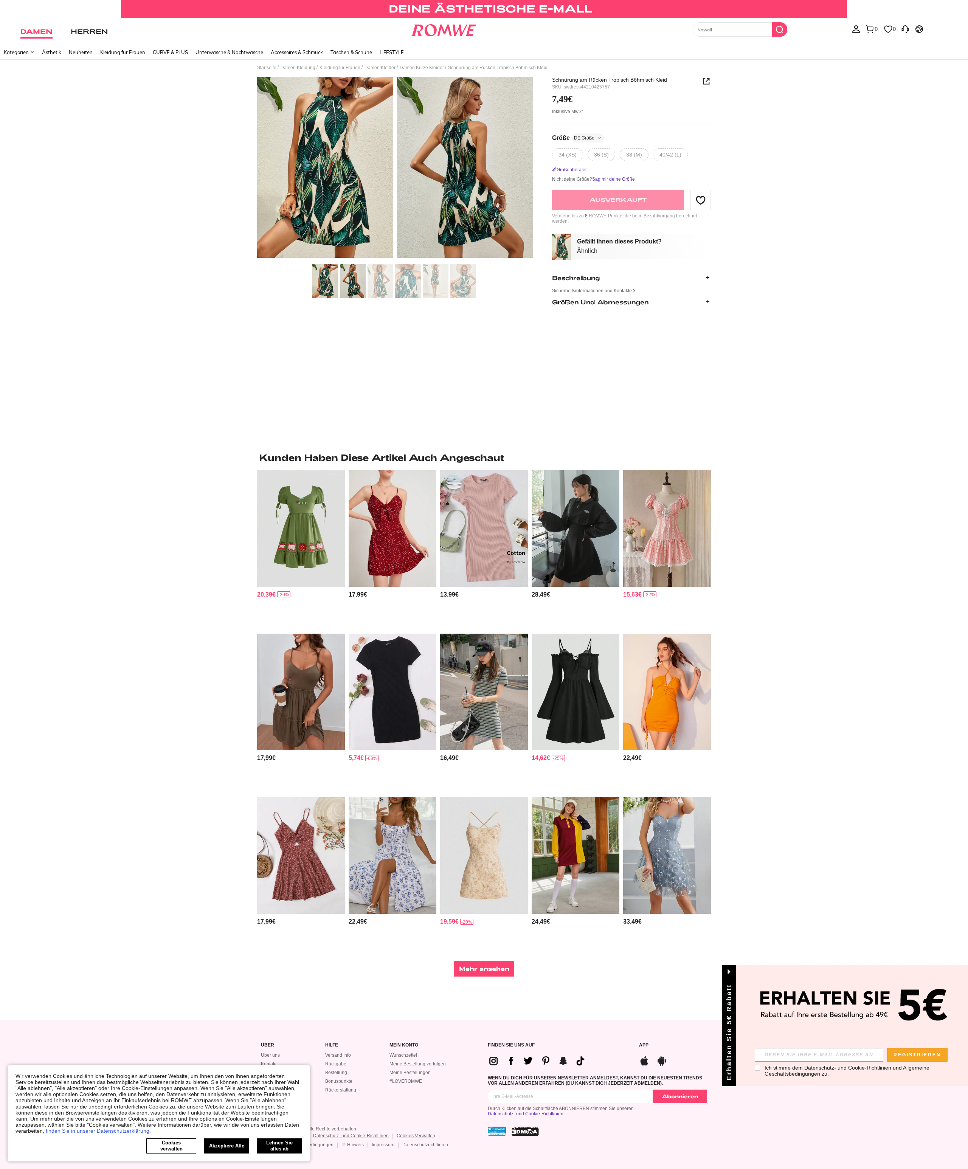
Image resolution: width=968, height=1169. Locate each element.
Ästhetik (51, 52)
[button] (700, 200)
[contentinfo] (266, 594)
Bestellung (336, 1072)
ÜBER (267, 1045)
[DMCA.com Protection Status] (525, 1131)
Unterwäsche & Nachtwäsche (229, 52)
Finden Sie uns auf (511, 1045)
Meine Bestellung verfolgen (417, 1064)
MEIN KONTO (403, 1045)
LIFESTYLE (392, 52)
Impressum (383, 1144)
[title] (484, 457)
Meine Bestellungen (410, 1072)
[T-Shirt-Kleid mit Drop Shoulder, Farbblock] (575, 855)
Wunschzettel (403, 1055)
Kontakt (268, 1064)
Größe (573, 138)
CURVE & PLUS (170, 52)
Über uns (270, 1055)
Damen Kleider (380, 67)
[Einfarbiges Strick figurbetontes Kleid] (392, 692)
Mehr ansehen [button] (484, 968)
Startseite (266, 67)
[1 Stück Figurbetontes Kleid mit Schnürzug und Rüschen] (667, 692)
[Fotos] (395, 168)
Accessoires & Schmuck (297, 52)
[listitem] (301, 549)
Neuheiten (81, 52)
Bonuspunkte (338, 1081)
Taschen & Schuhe (351, 52)
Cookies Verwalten (416, 1135)
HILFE (331, 1045)
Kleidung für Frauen (122, 52)
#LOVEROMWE (405, 1081)
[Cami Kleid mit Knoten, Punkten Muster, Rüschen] (392, 528)
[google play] (661, 1060)
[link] (484, 9)
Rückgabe (335, 1064)
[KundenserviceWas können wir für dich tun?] (905, 28)
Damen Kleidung (298, 67)
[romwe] (443, 28)
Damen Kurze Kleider (422, 67)
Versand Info (338, 1055)
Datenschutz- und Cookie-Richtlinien (525, 1113)
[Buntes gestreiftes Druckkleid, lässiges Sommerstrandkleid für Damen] (484, 692)
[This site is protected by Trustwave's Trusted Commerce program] (497, 1131)
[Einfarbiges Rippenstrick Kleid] (484, 528)
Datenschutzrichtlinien (425, 1144)
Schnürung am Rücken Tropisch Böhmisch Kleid (609, 80)
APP (643, 1045)
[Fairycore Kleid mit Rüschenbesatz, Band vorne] (575, 692)
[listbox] (856, 28)
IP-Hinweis (352, 1144)
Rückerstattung (340, 1090)
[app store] (644, 1060)
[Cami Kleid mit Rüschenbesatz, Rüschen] (301, 692)
